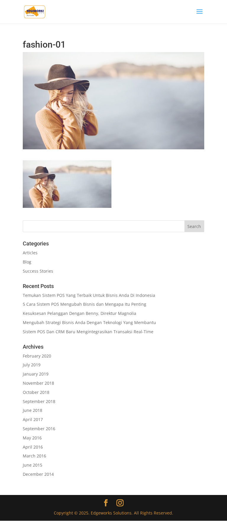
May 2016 (32, 438)
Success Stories (38, 271)
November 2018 (38, 383)
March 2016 (34, 456)
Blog (27, 262)
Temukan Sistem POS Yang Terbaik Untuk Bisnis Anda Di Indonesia (89, 295)
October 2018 (36, 392)
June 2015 (32, 465)
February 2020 (37, 356)
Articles (30, 252)
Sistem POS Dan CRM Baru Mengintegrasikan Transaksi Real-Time (88, 331)
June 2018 (32, 410)
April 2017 (33, 419)
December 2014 (38, 474)
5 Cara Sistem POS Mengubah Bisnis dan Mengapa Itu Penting (84, 304)
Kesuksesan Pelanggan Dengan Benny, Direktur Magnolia (79, 313)
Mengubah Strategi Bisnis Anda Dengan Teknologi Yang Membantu (89, 322)
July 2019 (31, 365)
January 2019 (35, 374)
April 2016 (33, 447)
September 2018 (39, 401)
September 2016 (39, 428)
